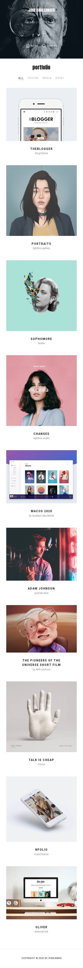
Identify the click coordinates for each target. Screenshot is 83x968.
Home (34, 45)
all (21, 78)
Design (33, 78)
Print (60, 78)
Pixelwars (55, 958)
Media (47, 78)
